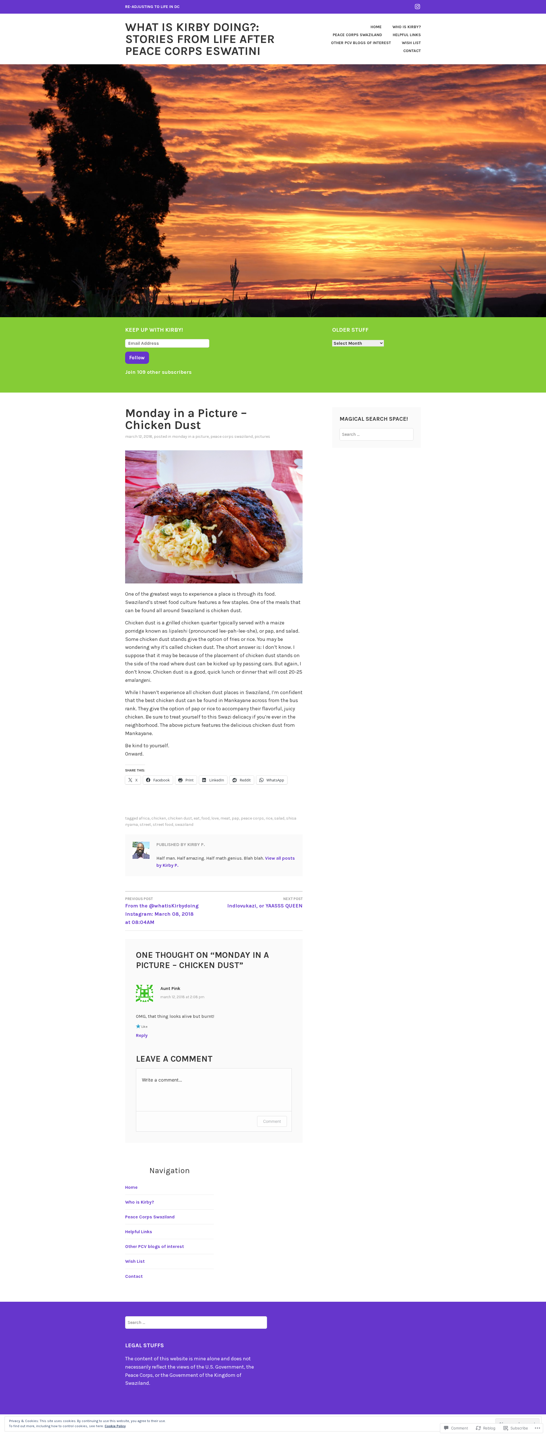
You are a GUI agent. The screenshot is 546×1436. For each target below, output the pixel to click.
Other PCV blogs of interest (361, 42)
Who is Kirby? (406, 26)
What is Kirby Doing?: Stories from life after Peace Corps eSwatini (200, 39)
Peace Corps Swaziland (357, 34)
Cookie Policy (115, 1426)
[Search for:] (377, 434)
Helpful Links (407, 34)
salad (279, 818)
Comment (272, 1121)
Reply (142, 1035)
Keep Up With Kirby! (154, 330)
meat (225, 818)
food (205, 818)
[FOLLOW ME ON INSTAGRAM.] (417, 6)
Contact (412, 50)
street (145, 824)
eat (197, 818)
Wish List (411, 42)
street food (163, 824)
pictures (262, 436)
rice (269, 818)
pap (235, 818)
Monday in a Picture (190, 436)
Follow (137, 357)
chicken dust (180, 818)
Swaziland (184, 824)
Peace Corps (252, 818)
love (215, 818)
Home (376, 26)
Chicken (158, 818)
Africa (144, 818)
